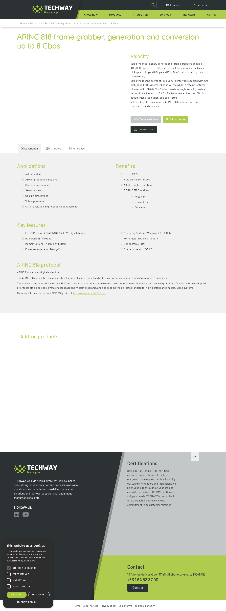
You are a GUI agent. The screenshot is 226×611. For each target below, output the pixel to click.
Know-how (91, 14)
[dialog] (28, 574)
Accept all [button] (16, 594)
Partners (201, 4)
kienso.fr (149, 605)
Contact (212, 14)
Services (165, 14)
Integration (140, 14)
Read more (29, 560)
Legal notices (90, 605)
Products (115, 14)
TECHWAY (189, 14)
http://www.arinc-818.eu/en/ (89, 293)
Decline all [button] (39, 594)
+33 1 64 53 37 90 (142, 580)
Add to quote (177, 119)
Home (23, 23)
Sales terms (125, 605)
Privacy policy (108, 605)
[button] (28, 602)
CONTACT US (146, 129)
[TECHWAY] (52, 9)
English (175, 4)
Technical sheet (148, 119)
